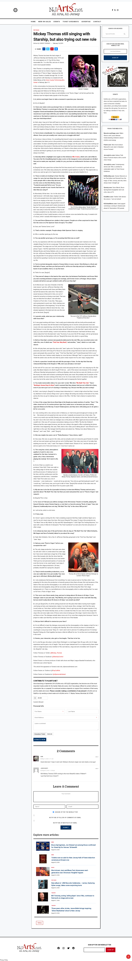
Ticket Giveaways (71, 21)
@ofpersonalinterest (59, 674)
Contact (97, 21)
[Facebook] (112, 10)
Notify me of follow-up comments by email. (65, 817)
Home (33, 21)
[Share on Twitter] (48, 48)
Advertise (86, 21)
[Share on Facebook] (43, 48)
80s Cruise (76, 157)
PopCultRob (56, 670)
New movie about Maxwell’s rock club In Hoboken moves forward (114, 147)
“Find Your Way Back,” (60, 342)
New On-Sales (44, 21)
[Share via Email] (56, 48)
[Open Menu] (15, 10)
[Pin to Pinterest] (52, 48)
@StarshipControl (57, 657)
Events (57, 21)
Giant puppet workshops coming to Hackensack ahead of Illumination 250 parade (114, 206)
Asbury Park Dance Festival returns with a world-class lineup (115, 157)
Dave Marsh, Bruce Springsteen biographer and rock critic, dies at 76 (114, 190)
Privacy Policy (4, 960)
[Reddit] (73, 948)
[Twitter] (115, 10)
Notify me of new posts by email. (65, 823)
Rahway (40, 923)
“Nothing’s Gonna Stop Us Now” (44, 385)
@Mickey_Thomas (56, 653)
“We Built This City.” (82, 383)
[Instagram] (118, 10)
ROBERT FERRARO (45, 43)
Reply (97, 756)
